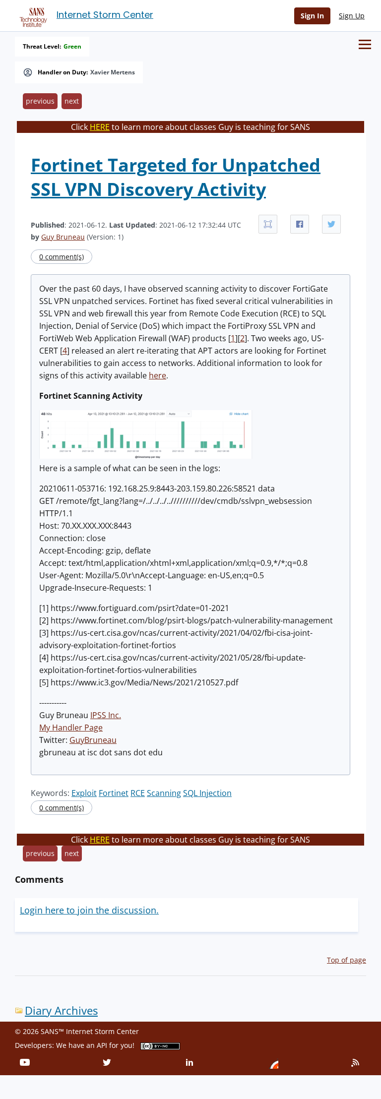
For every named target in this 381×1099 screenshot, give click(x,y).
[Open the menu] (365, 44)
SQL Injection (207, 793)
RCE (137, 793)
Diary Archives (61, 1010)
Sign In (312, 15)
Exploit (84, 793)
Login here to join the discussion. (89, 910)
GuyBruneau (93, 739)
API (102, 1045)
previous (40, 101)
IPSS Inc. (105, 715)
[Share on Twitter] (331, 224)
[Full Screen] (267, 224)
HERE (100, 127)
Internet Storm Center (105, 14)
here (157, 375)
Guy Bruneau (63, 237)
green (72, 47)
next (71, 101)
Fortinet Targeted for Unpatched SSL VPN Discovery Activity (175, 177)
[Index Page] (32, 15)
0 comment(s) (61, 256)
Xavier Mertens (112, 72)
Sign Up (352, 15)
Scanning (164, 793)
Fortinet (113, 793)
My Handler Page (71, 727)
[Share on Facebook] (299, 224)
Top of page (346, 960)
